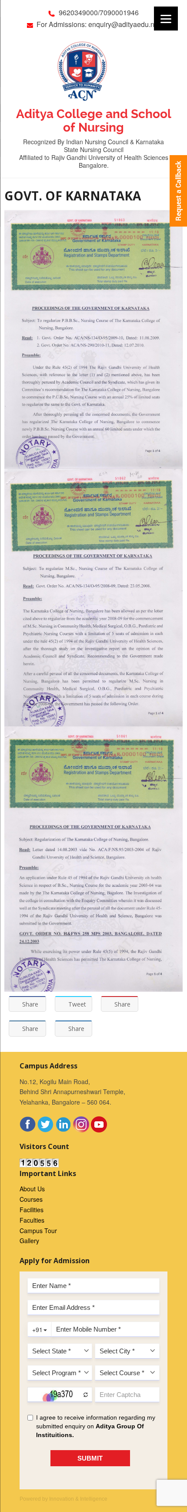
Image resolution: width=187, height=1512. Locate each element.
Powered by (63, 1499)
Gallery (29, 1240)
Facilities (31, 1209)
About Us (32, 1188)
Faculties (32, 1220)
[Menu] (166, 19)
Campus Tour (38, 1230)
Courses (31, 1199)
